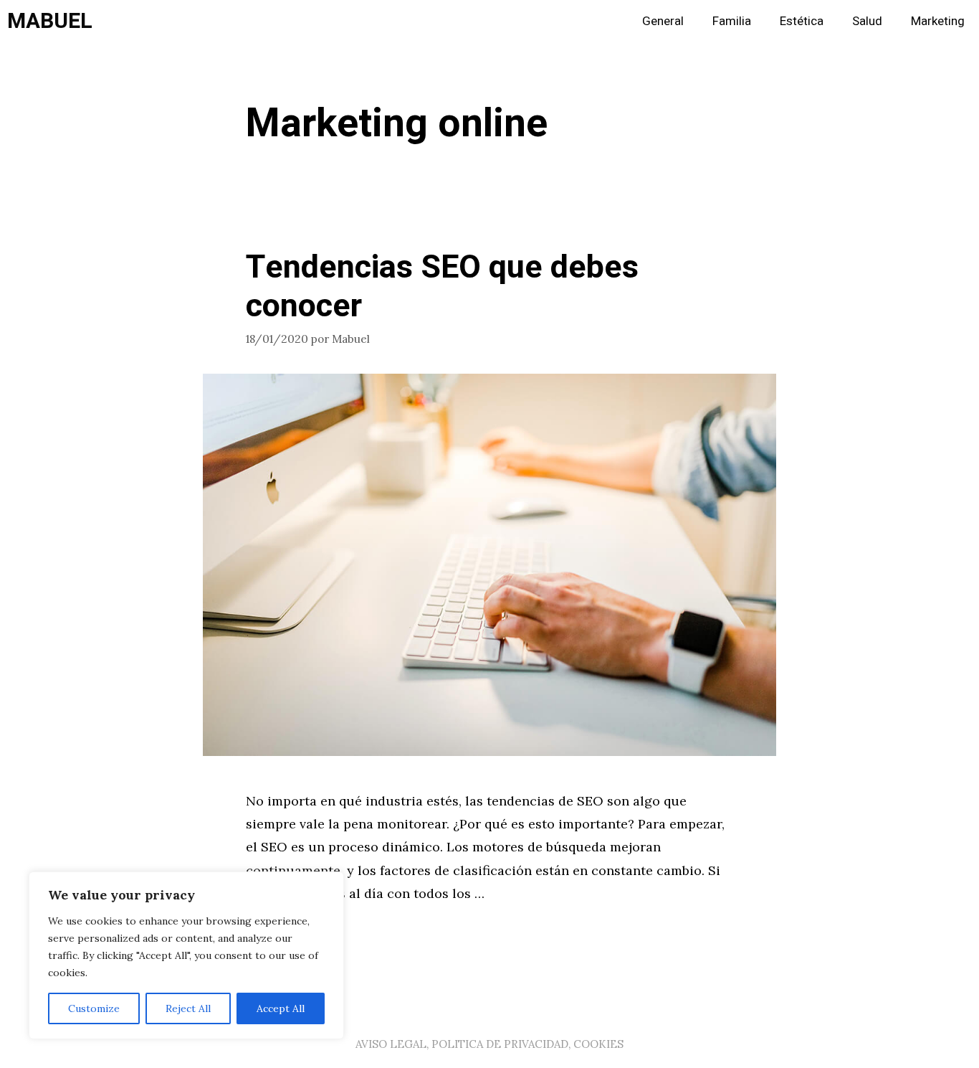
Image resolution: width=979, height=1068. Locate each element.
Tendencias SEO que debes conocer (442, 287)
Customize (94, 1008)
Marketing (938, 21)
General (663, 21)
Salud (867, 21)
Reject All (188, 1008)
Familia (731, 21)
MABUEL (49, 21)
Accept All (281, 1008)
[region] (186, 955)
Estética (801, 21)
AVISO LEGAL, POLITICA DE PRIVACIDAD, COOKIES (489, 1044)
